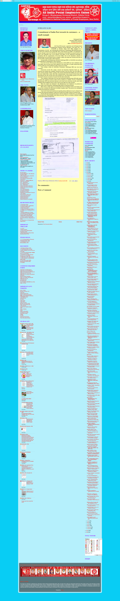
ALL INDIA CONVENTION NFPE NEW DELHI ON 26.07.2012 (93, 203)
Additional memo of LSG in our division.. (29, 492)
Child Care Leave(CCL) (24, 181)
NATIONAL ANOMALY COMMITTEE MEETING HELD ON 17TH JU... (93, 424)
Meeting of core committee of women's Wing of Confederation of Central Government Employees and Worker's (28, 385)
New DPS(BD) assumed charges (93, 306)
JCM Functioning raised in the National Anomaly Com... (93, 421)
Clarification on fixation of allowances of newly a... (92, 359)
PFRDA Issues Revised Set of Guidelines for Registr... (92, 471)
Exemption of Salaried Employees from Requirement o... (93, 333)
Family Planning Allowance (25, 194)
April (88, 524)
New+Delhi (94, 137)
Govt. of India (23, 290)
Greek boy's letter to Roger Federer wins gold (92, 427)
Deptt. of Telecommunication (25, 294)
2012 (87, 172)
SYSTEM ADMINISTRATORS (27, 402)
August (88, 179)
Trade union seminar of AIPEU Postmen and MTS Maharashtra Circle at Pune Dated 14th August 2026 (30, 327)
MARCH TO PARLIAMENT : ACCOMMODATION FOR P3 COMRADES (92, 274)
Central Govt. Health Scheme (25, 306)
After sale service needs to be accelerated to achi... (92, 510)
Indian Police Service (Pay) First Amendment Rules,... (93, 407)
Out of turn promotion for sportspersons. (92, 240)
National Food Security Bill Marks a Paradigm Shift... (92, 414)
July (88, 181)
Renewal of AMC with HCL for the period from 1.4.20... (92, 357)
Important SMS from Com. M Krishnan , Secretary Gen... (92, 229)
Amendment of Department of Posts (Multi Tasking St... (92, 485)
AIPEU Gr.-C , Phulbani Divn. (27, 481)
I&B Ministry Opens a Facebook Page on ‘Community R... (93, 468)
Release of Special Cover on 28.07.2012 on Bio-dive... (92, 329)
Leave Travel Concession (25, 195)
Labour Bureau (23, 305)
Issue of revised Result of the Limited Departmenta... (92, 319)
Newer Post (41, 221)
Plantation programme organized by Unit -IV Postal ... (93, 491)
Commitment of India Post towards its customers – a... (93, 308)
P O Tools (23, 390)
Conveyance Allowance (24, 190)
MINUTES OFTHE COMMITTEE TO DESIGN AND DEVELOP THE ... (93, 200)
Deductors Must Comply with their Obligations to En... (92, 503)
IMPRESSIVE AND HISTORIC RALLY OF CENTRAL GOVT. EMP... (93, 222)
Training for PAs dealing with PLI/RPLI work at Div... (92, 322)
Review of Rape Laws (91, 331)
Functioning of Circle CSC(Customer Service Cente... (92, 234)
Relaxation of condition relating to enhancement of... (93, 347)
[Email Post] (70, 180)
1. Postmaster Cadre (24, 204)
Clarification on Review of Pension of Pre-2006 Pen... (92, 494)
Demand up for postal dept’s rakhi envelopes (92, 251)
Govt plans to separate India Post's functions (92, 388)
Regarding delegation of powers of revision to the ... (93, 366)
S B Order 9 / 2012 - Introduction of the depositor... (93, 386)
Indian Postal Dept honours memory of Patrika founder (92, 466)
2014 (87, 169)
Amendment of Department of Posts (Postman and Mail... (92, 482)
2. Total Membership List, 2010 (26, 249)
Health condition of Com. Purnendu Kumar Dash (92, 451)
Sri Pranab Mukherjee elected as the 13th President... (93, 304)
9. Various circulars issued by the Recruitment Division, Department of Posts (27, 217)
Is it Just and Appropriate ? (92, 475)
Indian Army (22, 300)
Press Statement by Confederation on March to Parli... (92, 219)
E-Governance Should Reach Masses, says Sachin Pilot (92, 417)
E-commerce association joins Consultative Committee (93, 477)
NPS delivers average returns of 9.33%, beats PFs (93, 292)
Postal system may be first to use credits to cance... (92, 377)
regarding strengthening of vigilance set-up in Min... (92, 409)
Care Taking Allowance (24, 189)
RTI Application (23, 280)
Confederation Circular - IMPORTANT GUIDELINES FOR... (92, 380)
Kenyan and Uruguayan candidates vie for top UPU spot (92, 257)
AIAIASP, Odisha (25, 434)
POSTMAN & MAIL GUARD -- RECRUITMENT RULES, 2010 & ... (93, 456)
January (89, 528)
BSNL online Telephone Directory (26, 295)
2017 (87, 164)
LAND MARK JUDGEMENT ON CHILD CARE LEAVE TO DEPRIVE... (92, 337)
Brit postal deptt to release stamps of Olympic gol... (92, 185)
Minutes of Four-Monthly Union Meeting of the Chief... (93, 411)
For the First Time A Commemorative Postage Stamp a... (92, 253)
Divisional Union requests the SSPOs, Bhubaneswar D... (92, 391)
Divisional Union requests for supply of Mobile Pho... (92, 279)
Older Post (79, 221)
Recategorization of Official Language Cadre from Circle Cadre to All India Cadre (28, 414)
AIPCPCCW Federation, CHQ (27, 426)
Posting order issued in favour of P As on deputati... (93, 231)
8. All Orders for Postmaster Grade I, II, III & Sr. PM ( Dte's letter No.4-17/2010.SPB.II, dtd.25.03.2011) (27, 214)
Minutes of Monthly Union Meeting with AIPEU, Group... (93, 299)
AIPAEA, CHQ (24, 418)
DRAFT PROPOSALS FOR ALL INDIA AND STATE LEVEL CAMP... (93, 195)
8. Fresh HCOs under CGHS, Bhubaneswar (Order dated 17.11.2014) (25, 261)
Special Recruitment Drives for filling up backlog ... (93, 402)
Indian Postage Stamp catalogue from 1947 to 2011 (93, 343)
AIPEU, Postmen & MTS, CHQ (27, 323)
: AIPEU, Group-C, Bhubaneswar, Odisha (28, 80)
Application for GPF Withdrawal (26, 270)
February (89, 527)
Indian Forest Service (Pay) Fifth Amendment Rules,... (93, 404)
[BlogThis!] (73, 181)
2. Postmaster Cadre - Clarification (27, 205)
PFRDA (21, 314)
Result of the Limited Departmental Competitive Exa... (92, 372)
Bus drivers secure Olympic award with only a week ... (92, 289)
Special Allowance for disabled (26, 199)
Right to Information (24, 311)
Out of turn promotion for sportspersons (92, 350)
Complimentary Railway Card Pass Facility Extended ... (92, 287)
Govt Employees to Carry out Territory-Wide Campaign (92, 437)
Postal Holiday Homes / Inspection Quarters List (29, 392)
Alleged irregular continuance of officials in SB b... (93, 393)
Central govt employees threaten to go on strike (93, 208)
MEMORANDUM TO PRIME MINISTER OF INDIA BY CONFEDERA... (92, 215)
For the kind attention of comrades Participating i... (92, 302)
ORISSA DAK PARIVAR (26, 452)
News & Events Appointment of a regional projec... (93, 340)
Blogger (62, 590)
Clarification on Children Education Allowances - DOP (29, 483)
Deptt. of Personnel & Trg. (25, 304)
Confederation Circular (91, 197)
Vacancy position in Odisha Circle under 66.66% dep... (92, 445)
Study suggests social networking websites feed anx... (92, 518)
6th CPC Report (23, 172)
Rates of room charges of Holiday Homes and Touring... (93, 369)
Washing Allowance (24, 198)
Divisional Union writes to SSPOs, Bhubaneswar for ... (93, 294)
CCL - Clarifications (24, 182)
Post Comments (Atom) (47, 224)
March (88, 525)
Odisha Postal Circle (24, 293)
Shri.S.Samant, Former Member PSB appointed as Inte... (93, 263)
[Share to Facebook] (75, 181)
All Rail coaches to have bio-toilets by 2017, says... (92, 277)
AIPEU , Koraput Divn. (26, 460)
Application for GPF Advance (26, 269)
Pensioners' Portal (23, 313)
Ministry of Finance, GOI (25, 303)
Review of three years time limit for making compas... (93, 237)
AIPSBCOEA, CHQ (25, 444)
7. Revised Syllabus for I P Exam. (26, 212)
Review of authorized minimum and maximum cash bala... (93, 327)
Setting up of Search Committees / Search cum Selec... (92, 316)
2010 (87, 532)
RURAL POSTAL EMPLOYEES (27, 352)
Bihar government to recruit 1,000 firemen (92, 183)
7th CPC (21, 315)
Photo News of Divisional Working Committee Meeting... (93, 311)
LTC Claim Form (23, 279)
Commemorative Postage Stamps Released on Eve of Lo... (92, 245)
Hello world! (24, 399)
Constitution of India (24, 312)
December (89, 173)
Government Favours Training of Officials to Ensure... (93, 282)
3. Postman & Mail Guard (25, 206)
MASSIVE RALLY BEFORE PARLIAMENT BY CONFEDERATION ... (92, 226)
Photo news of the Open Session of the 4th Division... (93, 435)
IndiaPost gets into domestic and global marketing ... (92, 192)
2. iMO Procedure (23, 229)
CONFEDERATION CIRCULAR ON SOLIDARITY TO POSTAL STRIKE (29, 421)
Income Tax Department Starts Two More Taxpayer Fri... (93, 284)
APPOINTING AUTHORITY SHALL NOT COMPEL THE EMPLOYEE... (92, 447)
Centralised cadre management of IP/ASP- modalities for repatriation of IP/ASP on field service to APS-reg (29, 406)
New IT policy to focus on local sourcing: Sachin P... (93, 505)
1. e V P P (22, 228)
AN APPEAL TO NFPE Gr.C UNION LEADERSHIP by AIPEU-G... (92, 463)
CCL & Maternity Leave (24, 183)
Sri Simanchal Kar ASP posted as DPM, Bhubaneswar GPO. (93, 364)
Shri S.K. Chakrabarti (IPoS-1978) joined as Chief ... (92, 480)
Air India (22, 299)
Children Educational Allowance (26, 185)
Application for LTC (24, 278)
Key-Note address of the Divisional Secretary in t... (92, 430)
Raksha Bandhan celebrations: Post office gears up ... (93, 189)
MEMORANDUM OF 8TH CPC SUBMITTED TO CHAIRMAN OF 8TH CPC (27, 362)
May (88, 522)
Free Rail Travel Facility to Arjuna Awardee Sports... (92, 213)
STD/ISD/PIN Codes (24, 296)
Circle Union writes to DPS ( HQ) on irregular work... (93, 396)
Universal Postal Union (24, 316)
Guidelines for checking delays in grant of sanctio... (93, 313)
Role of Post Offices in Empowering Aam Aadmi (92, 513)
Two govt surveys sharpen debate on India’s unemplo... (93, 352)
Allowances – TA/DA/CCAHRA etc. (26, 180)
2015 (87, 167)
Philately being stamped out (92, 187)
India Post (22, 292)
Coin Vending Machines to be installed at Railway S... (92, 442)
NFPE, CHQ (24, 360)
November (89, 175)
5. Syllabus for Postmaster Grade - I (27, 209)
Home (60, 221)
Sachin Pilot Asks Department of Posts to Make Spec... (93, 210)
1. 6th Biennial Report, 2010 (25, 248)
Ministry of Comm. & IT (24, 291)
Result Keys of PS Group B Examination (92, 265)
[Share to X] (74, 181)
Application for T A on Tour (25, 273)
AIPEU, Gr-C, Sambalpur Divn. (27, 465)
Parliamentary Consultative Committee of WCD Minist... (93, 345)
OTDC (21, 310)
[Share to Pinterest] (77, 181)
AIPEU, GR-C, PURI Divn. (26, 498)
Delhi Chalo (89, 354)
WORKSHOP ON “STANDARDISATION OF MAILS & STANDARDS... (92, 270)
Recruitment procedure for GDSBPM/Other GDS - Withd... (93, 383)
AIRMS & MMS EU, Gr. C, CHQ (27, 366)
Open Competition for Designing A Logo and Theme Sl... (93, 248)
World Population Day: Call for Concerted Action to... (93, 497)
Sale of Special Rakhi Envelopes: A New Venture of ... (93, 499)
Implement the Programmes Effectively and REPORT (29, 375)
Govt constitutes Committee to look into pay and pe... (93, 440)
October (89, 176)
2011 (87, 530)
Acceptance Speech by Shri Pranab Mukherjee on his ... (93, 260)
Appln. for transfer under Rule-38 (26, 277)
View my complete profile (25, 81)
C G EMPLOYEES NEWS (26, 398)
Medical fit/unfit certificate (25, 276)
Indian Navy (22, 301)
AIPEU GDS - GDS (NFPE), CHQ (28, 332)
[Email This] (72, 181)
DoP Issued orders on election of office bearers (29, 354)
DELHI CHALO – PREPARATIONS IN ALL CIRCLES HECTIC (92, 398)
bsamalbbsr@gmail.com (76, 43)
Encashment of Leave (24, 191)
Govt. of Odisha (23, 309)
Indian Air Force (23, 302)
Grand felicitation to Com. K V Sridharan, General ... (93, 508)
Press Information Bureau (25, 317)
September (89, 178)
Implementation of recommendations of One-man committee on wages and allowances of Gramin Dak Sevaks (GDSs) (28, 468)
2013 (87, 170)
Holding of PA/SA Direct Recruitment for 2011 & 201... (93, 419)
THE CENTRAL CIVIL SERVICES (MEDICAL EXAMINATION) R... (93, 453)
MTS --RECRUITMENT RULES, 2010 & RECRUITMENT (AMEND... (93, 459)
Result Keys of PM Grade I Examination (92, 268)
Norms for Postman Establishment (90, 297)
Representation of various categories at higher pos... (92, 361)
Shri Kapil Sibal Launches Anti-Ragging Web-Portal (93, 242)
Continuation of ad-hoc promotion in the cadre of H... (93, 375)
